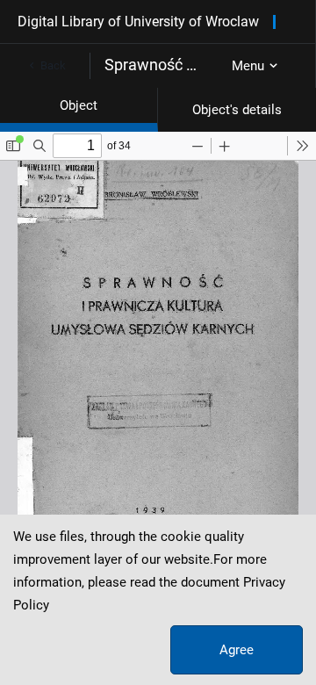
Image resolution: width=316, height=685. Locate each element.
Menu (248, 66)
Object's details (237, 110)
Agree (236, 650)
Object (78, 105)
